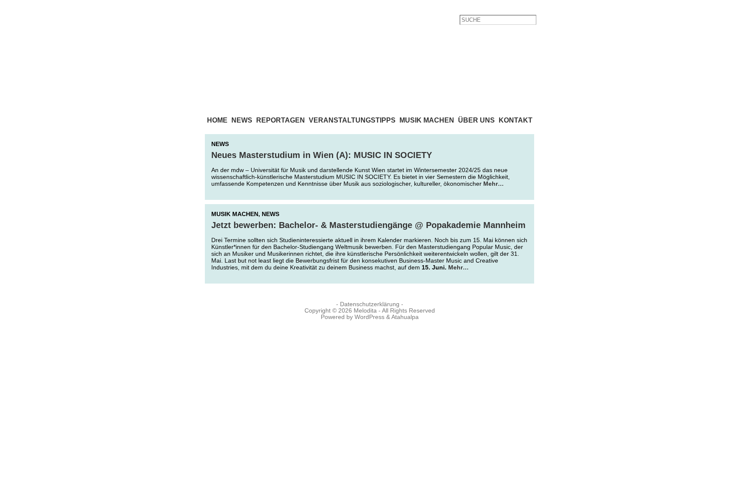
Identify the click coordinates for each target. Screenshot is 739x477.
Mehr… (493, 183)
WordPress (369, 317)
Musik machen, (236, 214)
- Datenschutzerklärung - (369, 304)
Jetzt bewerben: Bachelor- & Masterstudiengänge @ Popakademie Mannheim (368, 225)
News (220, 143)
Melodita (365, 310)
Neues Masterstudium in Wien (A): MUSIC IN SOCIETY (321, 155)
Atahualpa (405, 317)
